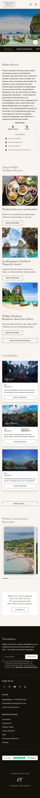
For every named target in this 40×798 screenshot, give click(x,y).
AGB (4, 735)
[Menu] (36, 4)
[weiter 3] (14, 578)
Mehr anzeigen (12, 223)
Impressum (6, 719)
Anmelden (31, 657)
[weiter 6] (25, 578)
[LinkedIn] (25, 687)
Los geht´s (20, 610)
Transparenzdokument (10, 738)
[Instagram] (9, 687)
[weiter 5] (21, 578)
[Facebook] (4, 687)
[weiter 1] (5, 578)
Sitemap (5, 742)
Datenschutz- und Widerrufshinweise (26, 667)
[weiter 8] (32, 578)
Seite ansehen (20, 397)
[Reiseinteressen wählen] (20, 687)
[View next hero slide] (35, 42)
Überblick (8, 49)
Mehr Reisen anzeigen (20, 340)
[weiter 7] (28, 578)
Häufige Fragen (8, 727)
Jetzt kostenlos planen (10, 707)
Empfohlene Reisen (24, 49)
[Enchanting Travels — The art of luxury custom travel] (9, 4)
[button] (35, 179)
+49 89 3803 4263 (19, 699)
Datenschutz (7, 723)
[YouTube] (15, 687)
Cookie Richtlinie (8, 731)
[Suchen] (30, 4)
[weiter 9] (36, 578)
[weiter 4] (17, 578)
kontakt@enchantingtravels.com (14, 703)
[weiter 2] (10, 578)
